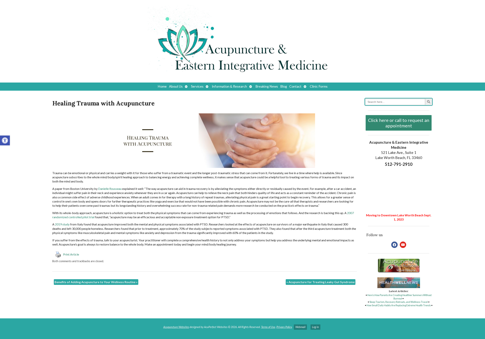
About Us (176, 86)
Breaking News (266, 86)
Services (197, 86)
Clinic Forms (319, 86)
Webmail (300, 327)
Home (162, 86)
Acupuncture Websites (176, 327)
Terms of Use (268, 327)
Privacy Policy (284, 327)
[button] (5, 140)
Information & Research (229, 86)
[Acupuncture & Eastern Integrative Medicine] (242, 41)
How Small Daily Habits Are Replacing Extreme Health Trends (399, 305)
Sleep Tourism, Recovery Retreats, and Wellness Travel (398, 301)
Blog (283, 86)
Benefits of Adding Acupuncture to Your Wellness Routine (96, 282)
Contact (295, 86)
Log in (315, 327)
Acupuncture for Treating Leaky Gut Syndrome (320, 282)
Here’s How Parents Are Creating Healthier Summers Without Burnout (399, 297)
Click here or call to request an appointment (398, 122)
